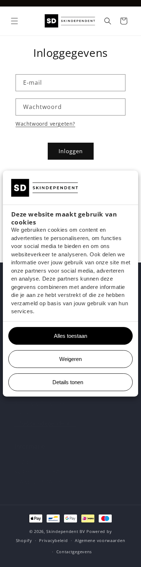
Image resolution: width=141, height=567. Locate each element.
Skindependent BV (65, 531)
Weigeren (70, 359)
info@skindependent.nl (45, 423)
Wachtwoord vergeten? (45, 123)
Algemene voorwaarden (100, 540)
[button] (14, 21)
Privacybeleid (53, 540)
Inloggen (71, 151)
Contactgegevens (74, 551)
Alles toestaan (67, 336)
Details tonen (67, 382)
